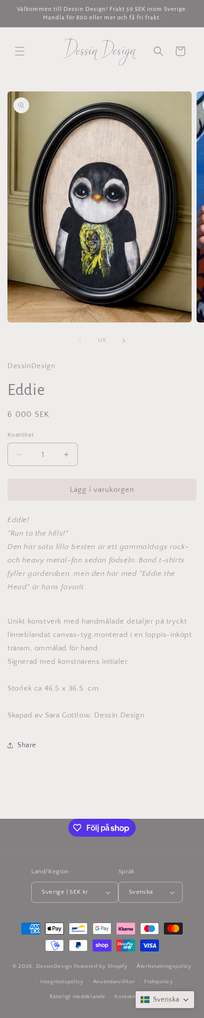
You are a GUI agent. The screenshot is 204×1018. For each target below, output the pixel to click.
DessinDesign (54, 966)
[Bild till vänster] (80, 341)
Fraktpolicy (158, 982)
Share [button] (26, 745)
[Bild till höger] (124, 341)
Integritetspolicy (62, 982)
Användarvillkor (114, 982)
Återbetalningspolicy (164, 966)
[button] (20, 51)
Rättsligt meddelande (77, 997)
